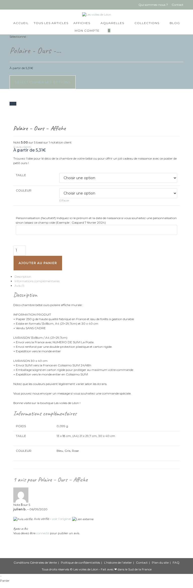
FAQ (176, 562)
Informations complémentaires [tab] (37, 281)
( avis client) (22, 147)
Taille (21, 175)
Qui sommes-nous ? (153, 5)
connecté (42, 533)
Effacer (64, 200)
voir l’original (61, 519)
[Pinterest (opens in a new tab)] (20, 4)
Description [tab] (23, 276)
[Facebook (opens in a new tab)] (13, 4)
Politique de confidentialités (80, 562)
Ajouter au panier (38, 263)
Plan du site (160, 562)
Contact (177, 5)
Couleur (23, 190)
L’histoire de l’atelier (118, 562)
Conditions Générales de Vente (35, 562)
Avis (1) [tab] (19, 285)
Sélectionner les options (42, 82)
